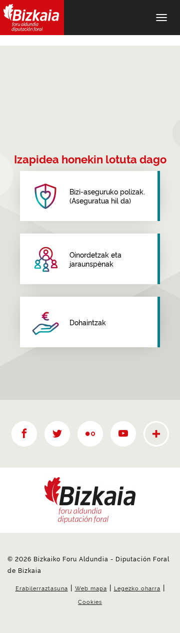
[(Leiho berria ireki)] (24, 434)
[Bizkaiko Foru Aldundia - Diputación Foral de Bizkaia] (32, 17)
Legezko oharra (137, 588)
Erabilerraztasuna (42, 588)
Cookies (90, 601)
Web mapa (91, 588)
